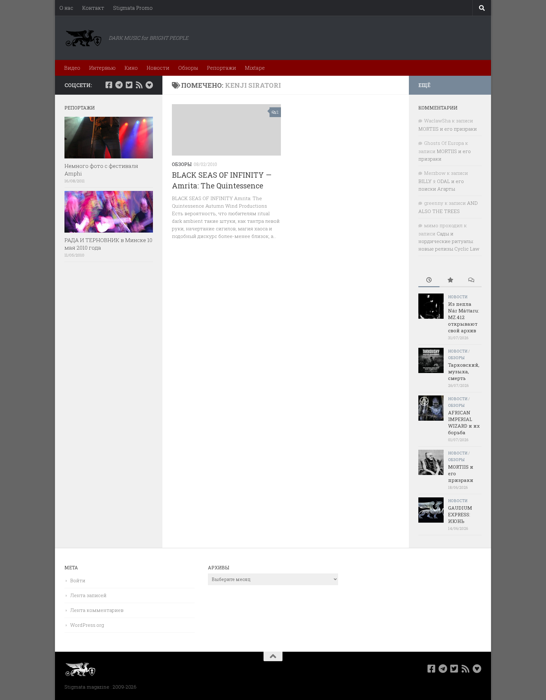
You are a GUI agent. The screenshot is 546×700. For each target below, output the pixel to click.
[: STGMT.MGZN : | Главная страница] (83, 37)
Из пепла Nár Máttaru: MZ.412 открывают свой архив (463, 317)
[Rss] (139, 85)
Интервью (102, 67)
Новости (158, 67)
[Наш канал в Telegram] (119, 85)
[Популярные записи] (450, 280)
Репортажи (221, 67)
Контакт (93, 7)
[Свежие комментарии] (471, 280)
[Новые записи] (429, 280)
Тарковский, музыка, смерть (463, 371)
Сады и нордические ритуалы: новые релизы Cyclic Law (448, 241)
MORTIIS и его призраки (447, 129)
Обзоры (188, 67)
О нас (66, 7)
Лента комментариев (97, 610)
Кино (131, 67)
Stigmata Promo (133, 7)
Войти (77, 580)
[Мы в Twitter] (129, 85)
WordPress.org (87, 625)
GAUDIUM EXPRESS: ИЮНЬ (460, 514)
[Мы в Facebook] (108, 85)
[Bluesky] (149, 85)
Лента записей (88, 595)
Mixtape (255, 67)
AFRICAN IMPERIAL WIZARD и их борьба (464, 422)
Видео (72, 67)
